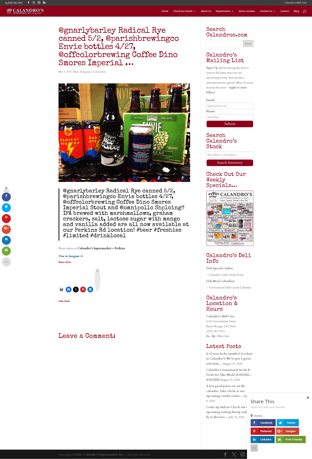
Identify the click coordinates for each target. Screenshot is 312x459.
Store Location (247, 11)
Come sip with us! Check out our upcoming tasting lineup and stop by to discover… (229, 412)
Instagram (85, 71)
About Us (206, 11)
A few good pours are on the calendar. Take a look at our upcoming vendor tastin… (225, 391)
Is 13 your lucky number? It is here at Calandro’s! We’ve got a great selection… (229, 359)
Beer (76, 71)
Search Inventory (230, 162)
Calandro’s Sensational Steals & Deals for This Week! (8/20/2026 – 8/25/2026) (229, 375)
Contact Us (266, 11)
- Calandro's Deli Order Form (225, 275)
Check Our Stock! (182, 11)
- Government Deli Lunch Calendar (228, 288)
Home (165, 11)
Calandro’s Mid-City (295, 3)
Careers (284, 11)
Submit (229, 123)
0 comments (99, 71)
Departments (223, 11)
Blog (296, 11)
